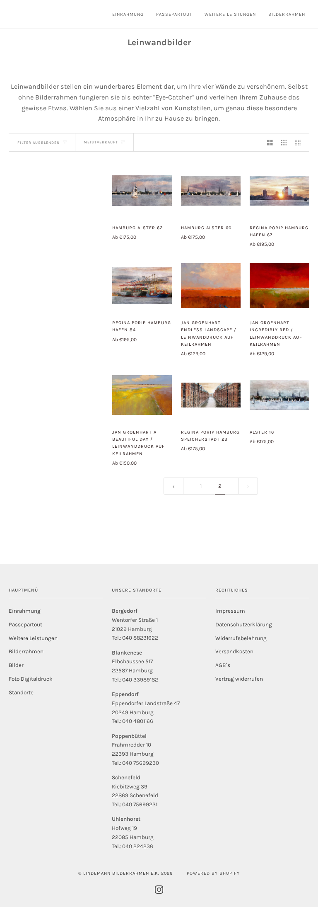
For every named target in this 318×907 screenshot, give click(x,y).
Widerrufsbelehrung (241, 638)
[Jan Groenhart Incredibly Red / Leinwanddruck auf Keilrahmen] (279, 285)
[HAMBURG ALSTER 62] (142, 190)
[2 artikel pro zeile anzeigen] (270, 142)
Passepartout (25, 624)
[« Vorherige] (173, 486)
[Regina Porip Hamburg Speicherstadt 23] (211, 395)
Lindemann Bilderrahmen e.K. (121, 873)
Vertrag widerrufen (239, 679)
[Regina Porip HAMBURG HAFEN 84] (142, 285)
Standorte (21, 692)
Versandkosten (234, 651)
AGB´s (222, 665)
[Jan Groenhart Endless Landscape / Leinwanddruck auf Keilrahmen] (211, 285)
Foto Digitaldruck (31, 679)
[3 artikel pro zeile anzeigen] (284, 142)
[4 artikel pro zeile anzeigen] (300, 142)
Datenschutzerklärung (243, 624)
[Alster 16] (279, 395)
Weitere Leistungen (33, 638)
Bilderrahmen (26, 651)
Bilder (16, 665)
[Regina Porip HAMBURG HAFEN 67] (279, 191)
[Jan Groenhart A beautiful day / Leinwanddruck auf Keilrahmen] (142, 395)
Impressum (230, 611)
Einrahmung (25, 611)
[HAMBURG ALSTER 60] (211, 191)
